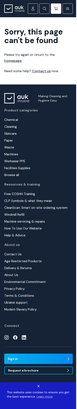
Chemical (11, 120)
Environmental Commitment (25, 282)
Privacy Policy (14, 289)
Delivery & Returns (18, 268)
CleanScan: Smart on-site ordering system (36, 208)
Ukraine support (16, 302)
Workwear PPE (14, 161)
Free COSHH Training (19, 194)
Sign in (13, 359)
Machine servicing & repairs (24, 221)
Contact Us (13, 254)
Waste (9, 147)
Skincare (10, 133)
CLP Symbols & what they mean (28, 201)
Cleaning (10, 127)
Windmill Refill (14, 214)
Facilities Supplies (17, 168)
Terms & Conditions (19, 295)
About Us (11, 275)
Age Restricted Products (23, 261)
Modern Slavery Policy (20, 309)
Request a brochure (23, 370)
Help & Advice (14, 235)
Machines (11, 154)
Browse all (11, 175)
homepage (13, 60)
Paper (8, 140)
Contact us (41, 71)
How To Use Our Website (23, 228)
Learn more (45, 396)
